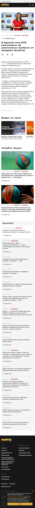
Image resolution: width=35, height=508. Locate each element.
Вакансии (21, 450)
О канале (4, 448)
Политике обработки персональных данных (18, 496)
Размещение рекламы (25, 455)
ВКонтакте (4, 484)
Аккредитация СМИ (24, 453)
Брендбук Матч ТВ (6, 453)
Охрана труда (5, 455)
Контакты (4, 450)
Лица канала (5, 467)
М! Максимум (5, 479)
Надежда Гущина (10, 38)
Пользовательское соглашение (8, 491)
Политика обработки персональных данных (7, 458)
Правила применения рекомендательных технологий (7, 463)
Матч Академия (5, 469)
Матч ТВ (10, 110)
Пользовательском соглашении (15, 497)
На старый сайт (27, 1)
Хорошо (20, 504)
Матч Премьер (5, 476)
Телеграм (12, 484)
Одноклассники (5, 486)
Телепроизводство (24, 448)
